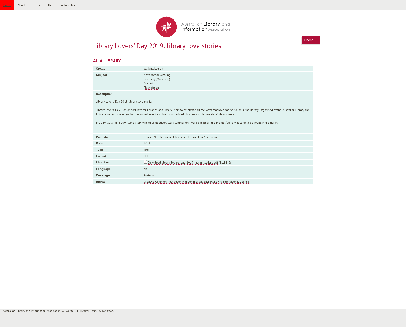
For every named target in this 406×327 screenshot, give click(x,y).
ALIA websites (70, 5)
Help (51, 5)
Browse (36, 5)
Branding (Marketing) (157, 79)
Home (7, 5)
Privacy (83, 311)
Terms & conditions (102, 311)
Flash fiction (151, 87)
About (21, 5)
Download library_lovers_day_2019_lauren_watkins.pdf (183, 162)
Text (146, 150)
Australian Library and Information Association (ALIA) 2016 (39, 311)
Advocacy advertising (157, 75)
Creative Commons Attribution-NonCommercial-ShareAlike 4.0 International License (196, 181)
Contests (149, 83)
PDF (146, 156)
